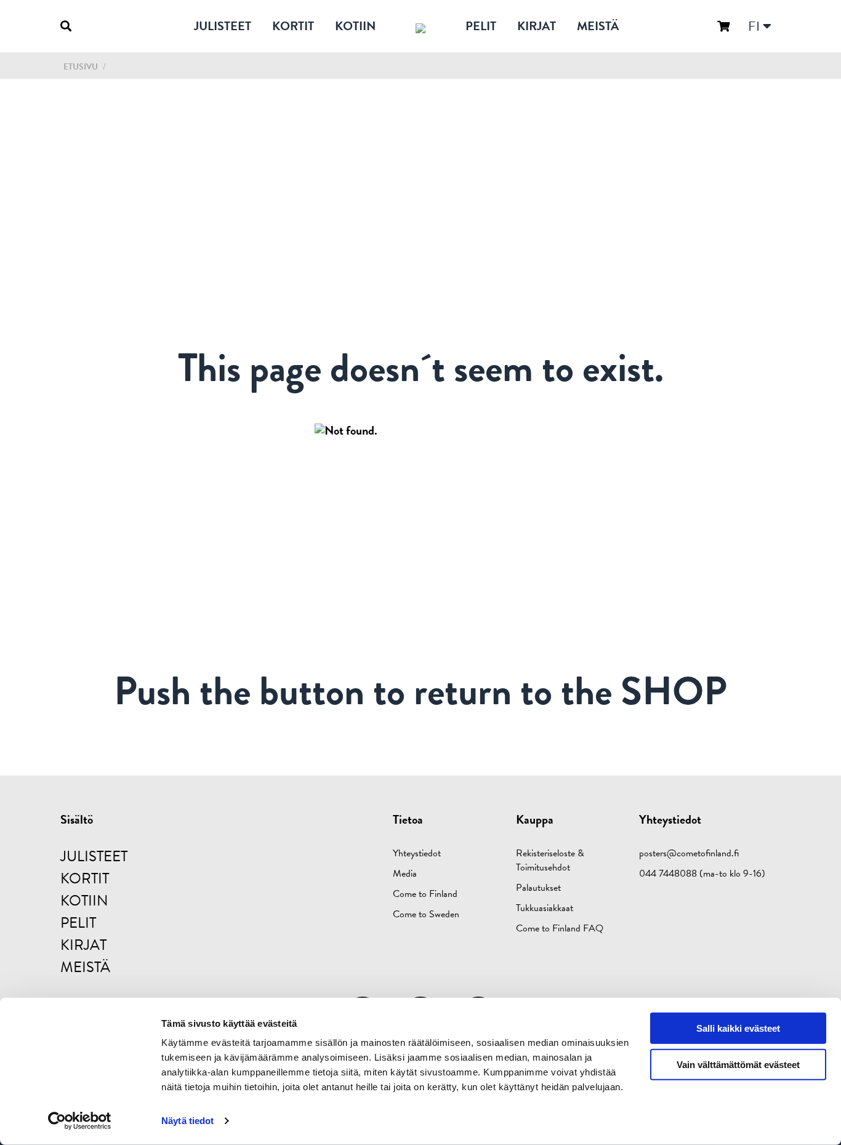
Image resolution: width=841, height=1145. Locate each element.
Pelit (480, 26)
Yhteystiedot (417, 853)
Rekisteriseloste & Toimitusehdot (550, 860)
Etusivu (80, 66)
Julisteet (222, 26)
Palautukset (538, 887)
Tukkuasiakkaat (544, 908)
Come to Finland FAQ (559, 928)
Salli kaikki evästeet (738, 1028)
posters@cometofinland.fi (689, 853)
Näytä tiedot (187, 1120)
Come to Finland (425, 893)
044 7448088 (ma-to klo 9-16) (702, 873)
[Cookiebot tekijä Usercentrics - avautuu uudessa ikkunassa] (80, 1121)
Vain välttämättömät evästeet (738, 1064)
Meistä (598, 26)
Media (405, 873)
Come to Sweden (426, 914)
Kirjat (536, 26)
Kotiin (355, 26)
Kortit (293, 26)
